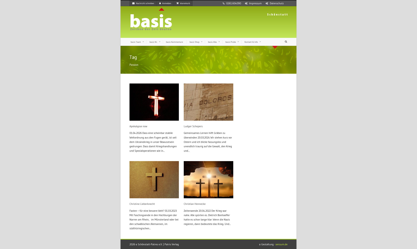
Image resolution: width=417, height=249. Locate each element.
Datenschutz (277, 3)
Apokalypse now (138, 126)
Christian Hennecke (195, 203)
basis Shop (194, 42)
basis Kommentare (174, 42)
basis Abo (212, 42)
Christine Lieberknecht (142, 203)
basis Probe (230, 42)
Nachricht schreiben (145, 3)
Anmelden (166, 3)
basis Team (136, 42)
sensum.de (281, 244)
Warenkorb (185, 3)
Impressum (255, 3)
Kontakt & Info (251, 42)
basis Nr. (153, 42)
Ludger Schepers (193, 126)
